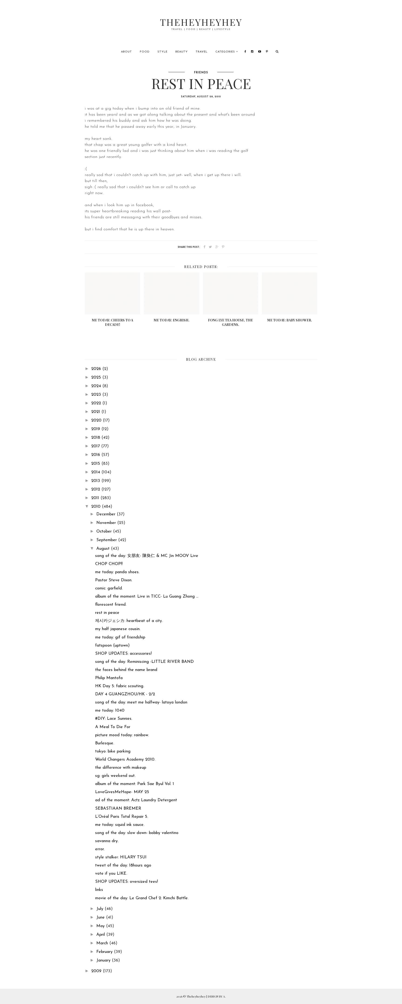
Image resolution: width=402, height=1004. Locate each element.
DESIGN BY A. (217, 996)
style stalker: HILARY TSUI (121, 857)
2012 (96, 489)
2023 (96, 395)
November (106, 523)
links (99, 890)
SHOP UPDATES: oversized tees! (126, 882)
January (104, 960)
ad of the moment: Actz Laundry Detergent (136, 800)
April (101, 935)
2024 (96, 386)
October (104, 532)
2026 (96, 369)
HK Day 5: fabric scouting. (119, 686)
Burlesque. (104, 743)
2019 (96, 429)
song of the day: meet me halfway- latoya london (141, 702)
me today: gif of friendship (120, 637)
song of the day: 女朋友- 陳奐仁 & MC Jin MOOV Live (146, 556)
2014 (96, 472)
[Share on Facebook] (204, 247)
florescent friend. (110, 605)
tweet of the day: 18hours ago (123, 865)
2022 (96, 403)
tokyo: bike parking (113, 751)
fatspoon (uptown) (112, 646)
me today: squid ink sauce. (119, 825)
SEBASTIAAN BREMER (118, 809)
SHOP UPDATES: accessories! (123, 654)
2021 (96, 412)
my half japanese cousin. (117, 629)
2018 (96, 438)
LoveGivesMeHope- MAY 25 (122, 792)
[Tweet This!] (210, 247)
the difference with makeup (120, 768)
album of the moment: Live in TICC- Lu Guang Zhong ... (146, 597)
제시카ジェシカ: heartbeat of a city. (129, 621)
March (102, 943)
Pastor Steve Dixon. (113, 580)
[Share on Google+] (216, 247)
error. (99, 849)
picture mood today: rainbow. (122, 735)
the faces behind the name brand (126, 670)
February (105, 952)
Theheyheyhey (201, 22)
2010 (96, 507)
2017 (96, 446)
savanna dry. (106, 841)
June (101, 918)
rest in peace (107, 613)
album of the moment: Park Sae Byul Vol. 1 (134, 784)
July (100, 909)
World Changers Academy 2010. (125, 760)
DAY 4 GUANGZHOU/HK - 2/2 (125, 694)
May (101, 926)
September (107, 540)
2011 (95, 498)
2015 (96, 464)
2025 (96, 378)
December (106, 514)
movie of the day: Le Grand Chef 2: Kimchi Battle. (141, 898)
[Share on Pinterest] (223, 247)
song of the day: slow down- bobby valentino (136, 833)
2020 (97, 421)
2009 (97, 971)
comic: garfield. (109, 588)
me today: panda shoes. (117, 572)
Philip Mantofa (109, 678)
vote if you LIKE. (111, 874)
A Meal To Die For (112, 727)
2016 (96, 455)
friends (201, 72)
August (103, 549)
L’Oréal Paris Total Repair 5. (121, 817)
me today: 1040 (109, 711)
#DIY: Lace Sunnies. (113, 719)
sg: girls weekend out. (115, 776)
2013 (96, 481)
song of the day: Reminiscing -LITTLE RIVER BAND (144, 662)
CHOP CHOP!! (109, 564)
